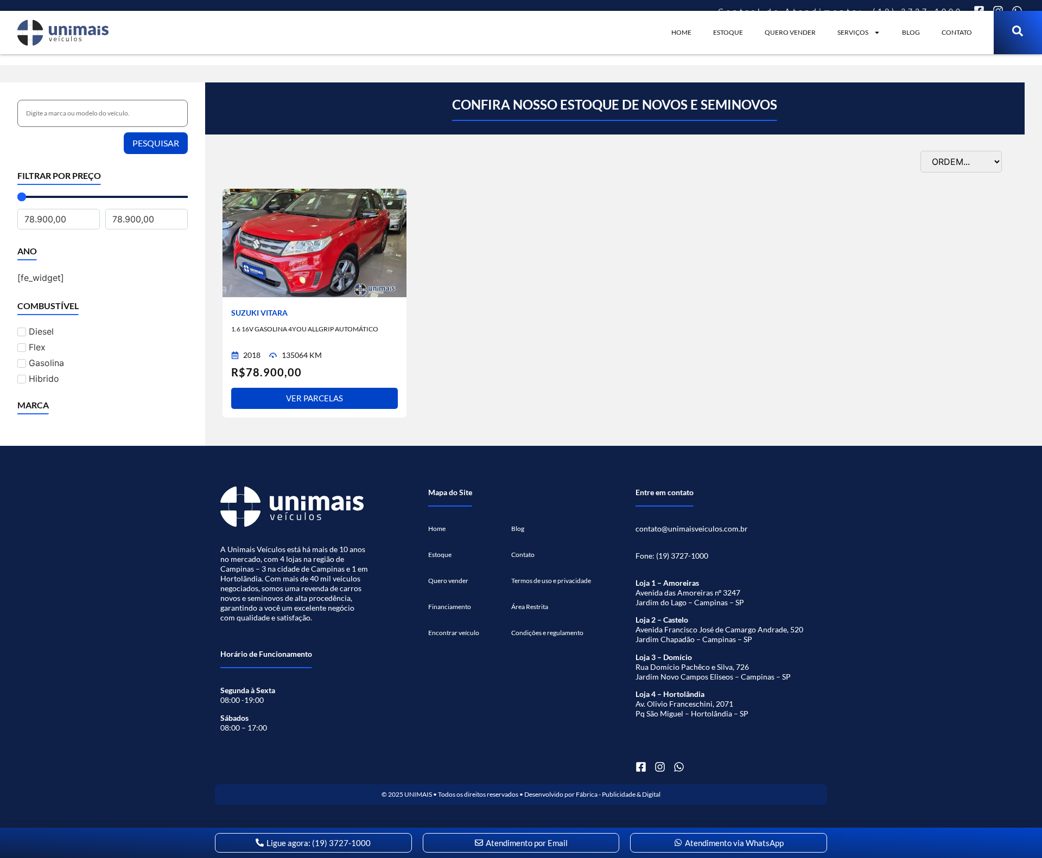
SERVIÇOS (852, 32)
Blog (911, 32)
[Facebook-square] (641, 766)
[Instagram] (660, 766)
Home (681, 32)
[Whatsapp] (679, 766)
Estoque (728, 32)
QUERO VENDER (790, 32)
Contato (957, 32)
